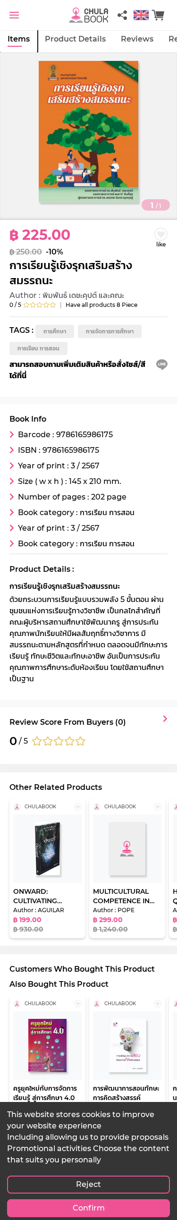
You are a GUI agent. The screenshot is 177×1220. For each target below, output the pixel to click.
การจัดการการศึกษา (110, 331)
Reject (88, 1184)
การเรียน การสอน (38, 348)
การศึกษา (54, 331)
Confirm (89, 1207)
